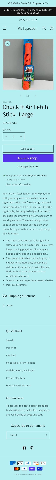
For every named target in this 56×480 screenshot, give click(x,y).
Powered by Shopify (35, 474)
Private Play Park (15, 377)
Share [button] (10, 305)
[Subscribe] (46, 435)
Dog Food (11, 347)
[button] (4, 28)
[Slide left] (20, 95)
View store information (18, 184)
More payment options (28, 166)
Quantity (7, 129)
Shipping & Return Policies (20, 362)
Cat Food (11, 355)
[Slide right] (35, 95)
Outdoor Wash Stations (18, 385)
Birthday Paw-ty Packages (20, 370)
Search (10, 340)
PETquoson (24, 474)
